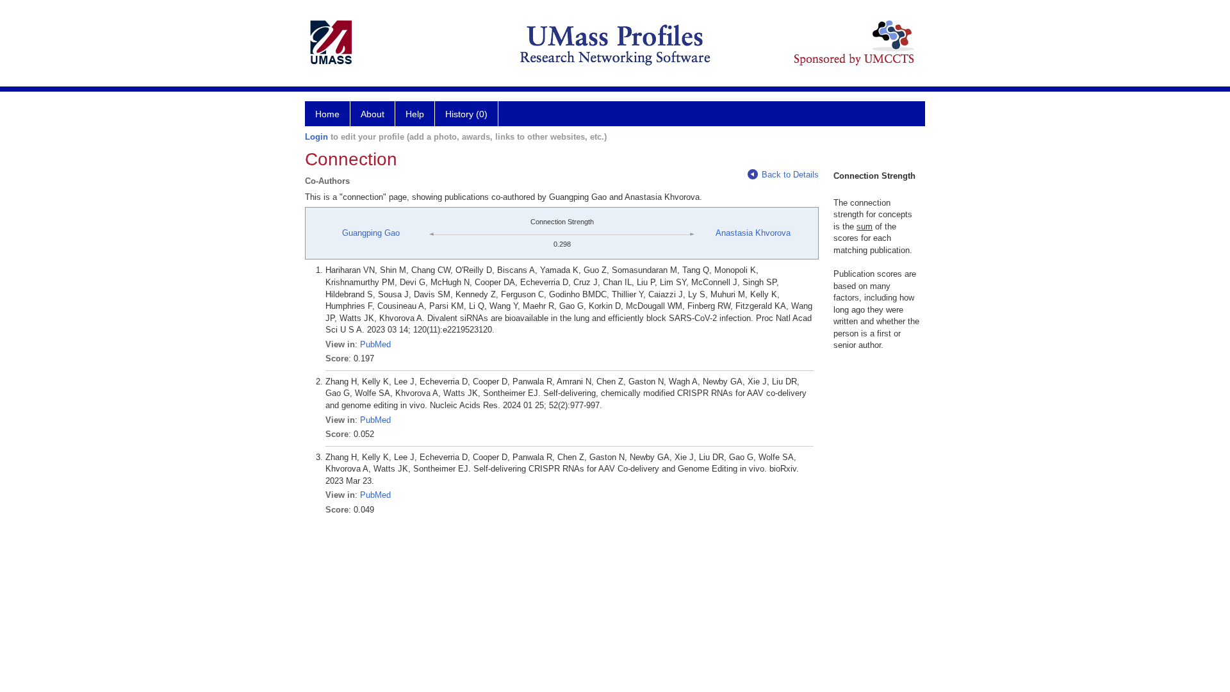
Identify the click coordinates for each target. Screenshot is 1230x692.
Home (327, 114)
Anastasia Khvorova (753, 233)
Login (316, 137)
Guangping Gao (371, 233)
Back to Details (790, 174)
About (372, 114)
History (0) (466, 114)
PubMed (375, 344)
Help (415, 114)
